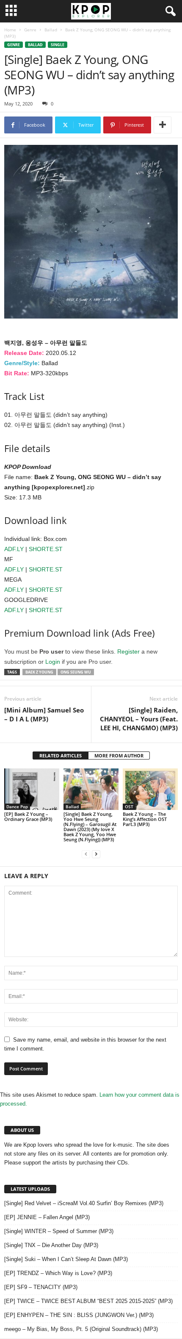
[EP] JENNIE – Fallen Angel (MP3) (47, 1217)
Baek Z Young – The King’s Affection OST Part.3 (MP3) (145, 819)
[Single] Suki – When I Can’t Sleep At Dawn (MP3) (66, 1259)
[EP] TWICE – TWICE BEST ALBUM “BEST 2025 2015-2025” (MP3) (88, 1301)
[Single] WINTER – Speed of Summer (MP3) (58, 1231)
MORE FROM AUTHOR (118, 755)
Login (52, 661)
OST (129, 806)
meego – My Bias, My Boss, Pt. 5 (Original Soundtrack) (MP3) (81, 1329)
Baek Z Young (39, 672)
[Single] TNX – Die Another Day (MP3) (51, 1245)
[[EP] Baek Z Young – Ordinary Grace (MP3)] (31, 788)
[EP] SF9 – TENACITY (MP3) (40, 1287)
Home (10, 30)
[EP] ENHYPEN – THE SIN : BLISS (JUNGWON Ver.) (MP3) (79, 1315)
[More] (162, 124)
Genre (30, 30)
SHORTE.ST (46, 549)
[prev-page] (86, 853)
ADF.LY (14, 549)
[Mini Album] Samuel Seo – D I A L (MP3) (44, 714)
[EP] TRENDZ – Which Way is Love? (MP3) (58, 1273)
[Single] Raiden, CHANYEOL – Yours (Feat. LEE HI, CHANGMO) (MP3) (139, 719)
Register (128, 651)
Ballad (50, 30)
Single (57, 44)
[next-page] (96, 853)
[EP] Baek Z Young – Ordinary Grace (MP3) (28, 816)
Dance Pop (17, 806)
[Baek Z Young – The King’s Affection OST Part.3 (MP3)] (150, 788)
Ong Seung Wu (76, 672)
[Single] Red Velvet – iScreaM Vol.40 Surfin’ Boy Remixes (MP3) (83, 1203)
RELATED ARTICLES (60, 755)
